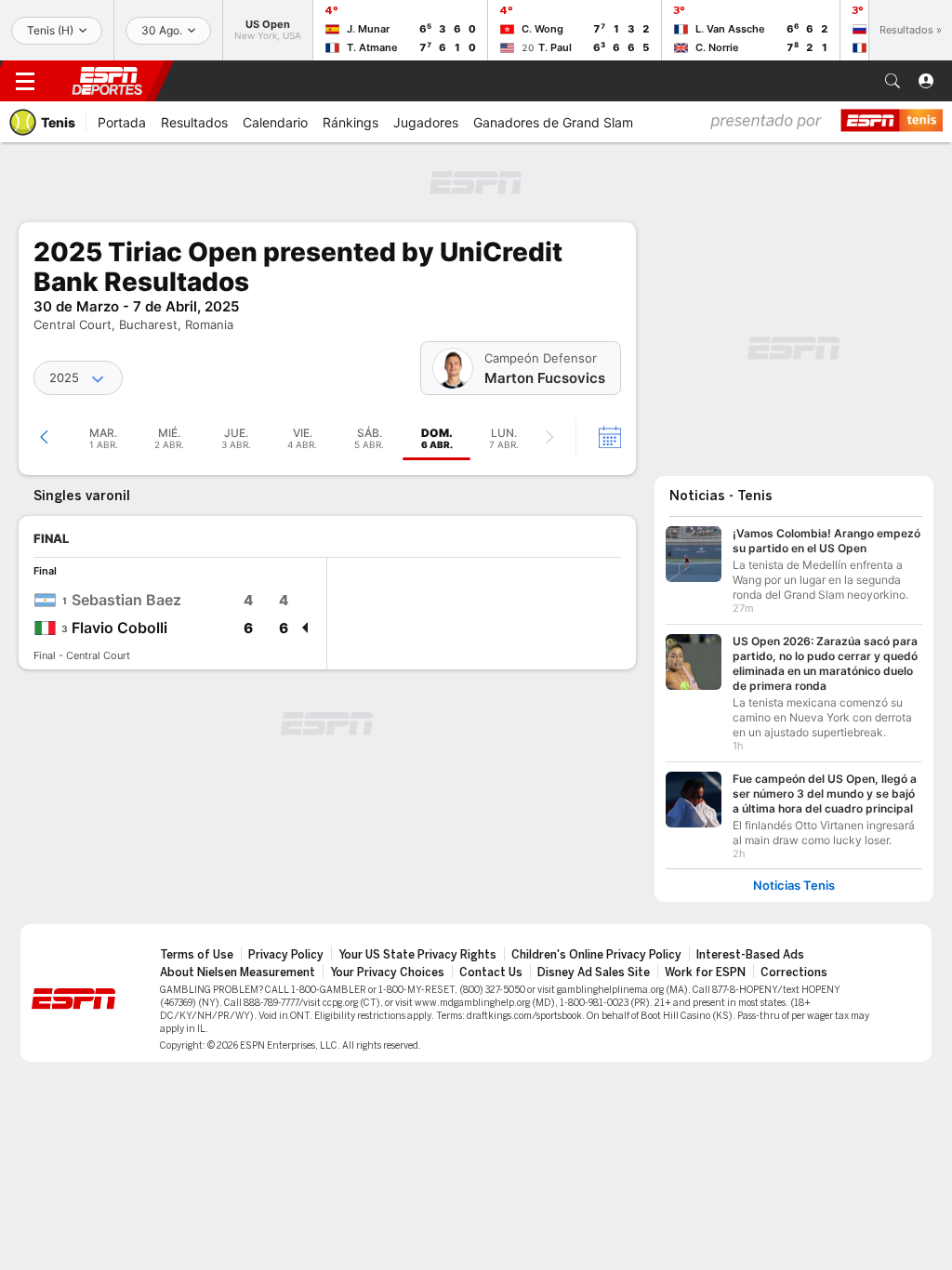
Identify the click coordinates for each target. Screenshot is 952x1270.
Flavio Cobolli (119, 627)
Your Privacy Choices (387, 972)
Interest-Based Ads (750, 954)
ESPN (107, 80)
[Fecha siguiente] (549, 437)
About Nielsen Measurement (237, 972)
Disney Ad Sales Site (593, 972)
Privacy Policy (286, 954)
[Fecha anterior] (44, 437)
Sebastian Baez (126, 599)
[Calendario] (598, 437)
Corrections (793, 972)
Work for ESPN (705, 972)
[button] (892, 80)
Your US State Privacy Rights (417, 954)
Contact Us (490, 972)
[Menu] (25, 80)
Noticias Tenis (794, 886)
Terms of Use (196, 954)
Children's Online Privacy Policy (596, 954)
